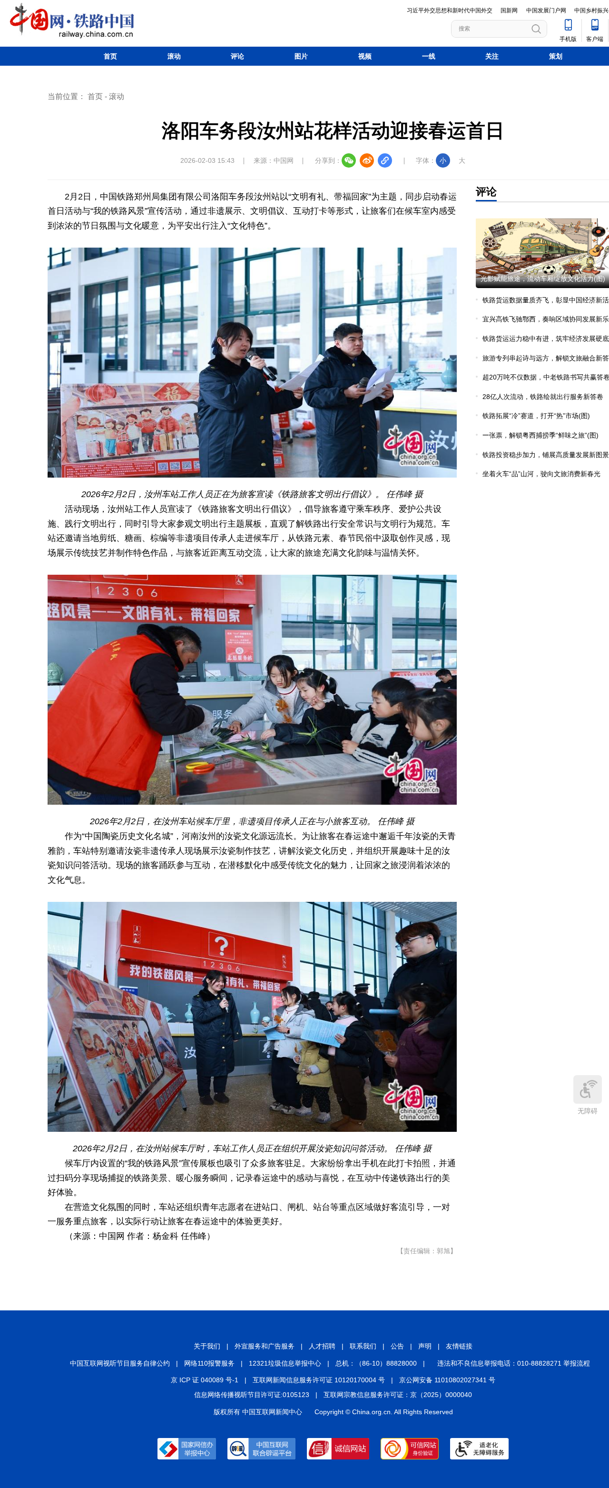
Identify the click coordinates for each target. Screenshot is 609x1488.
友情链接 (459, 1346)
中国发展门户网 (546, 10)
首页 (110, 56)
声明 (425, 1346)
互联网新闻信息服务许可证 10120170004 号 (319, 1380)
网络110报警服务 (209, 1363)
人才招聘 (322, 1346)
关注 (492, 56)
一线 (428, 56)
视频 (365, 56)
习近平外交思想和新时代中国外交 (449, 10)
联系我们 (363, 1346)
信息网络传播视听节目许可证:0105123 (251, 1394)
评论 (237, 56)
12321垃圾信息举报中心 (285, 1363)
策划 (555, 56)
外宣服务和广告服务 (265, 1346)
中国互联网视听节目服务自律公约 (120, 1363)
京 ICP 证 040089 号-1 (204, 1380)
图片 (301, 56)
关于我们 (207, 1346)
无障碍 (588, 1111)
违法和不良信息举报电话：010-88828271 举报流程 (513, 1363)
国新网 (509, 10)
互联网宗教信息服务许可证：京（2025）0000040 (398, 1394)
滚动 (174, 56)
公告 (397, 1346)
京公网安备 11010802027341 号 (447, 1380)
